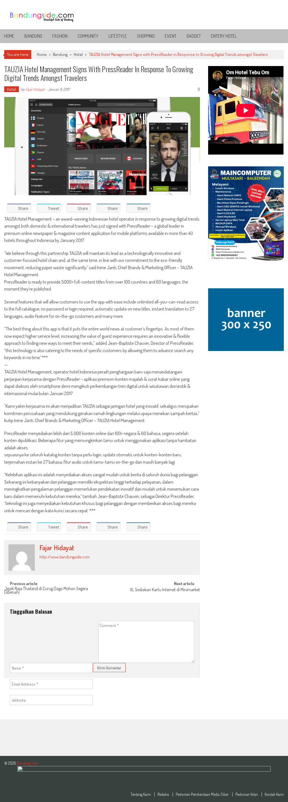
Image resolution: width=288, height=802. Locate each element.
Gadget (193, 36)
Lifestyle (118, 36)
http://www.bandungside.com (64, 556)
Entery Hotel (224, 36)
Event (170, 36)
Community (88, 36)
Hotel (78, 54)
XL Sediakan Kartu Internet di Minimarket (165, 590)
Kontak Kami (274, 794)
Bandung (33, 36)
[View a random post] (275, 36)
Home (9, 36)
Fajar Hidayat (35, 89)
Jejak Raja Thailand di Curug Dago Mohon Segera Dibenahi (46, 591)
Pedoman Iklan (246, 794)
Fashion (60, 36)
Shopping (146, 36)
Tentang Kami (140, 794)
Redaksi (163, 794)
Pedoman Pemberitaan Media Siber (202, 794)
